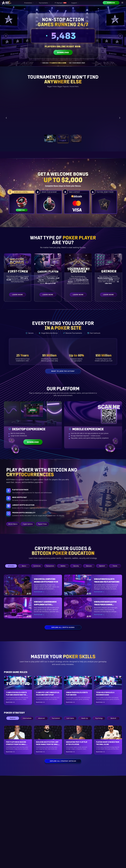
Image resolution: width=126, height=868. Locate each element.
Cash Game (70, 718)
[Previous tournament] (6, 118)
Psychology (99, 718)
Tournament (56, 718)
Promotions (28, 3)
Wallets (63, 566)
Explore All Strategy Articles (63, 761)
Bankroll (102, 566)
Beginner (13, 718)
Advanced (41, 718)
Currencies (37, 566)
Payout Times (42, 524)
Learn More (107, 127)
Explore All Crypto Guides (63, 627)
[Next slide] (120, 36)
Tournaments (43, 3)
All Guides (11, 566)
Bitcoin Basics (12, 524)
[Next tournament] (120, 118)
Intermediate (27, 718)
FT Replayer (60, 3)
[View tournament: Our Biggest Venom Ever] (76, 138)
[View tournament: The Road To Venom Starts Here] (63, 138)
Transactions (50, 566)
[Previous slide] (6, 36)
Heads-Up (84, 718)
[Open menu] (122, 3)
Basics (24, 566)
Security (76, 566)
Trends (115, 566)
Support (74, 3)
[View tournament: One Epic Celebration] (50, 138)
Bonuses (89, 566)
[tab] (45, 62)
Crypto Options (28, 524)
